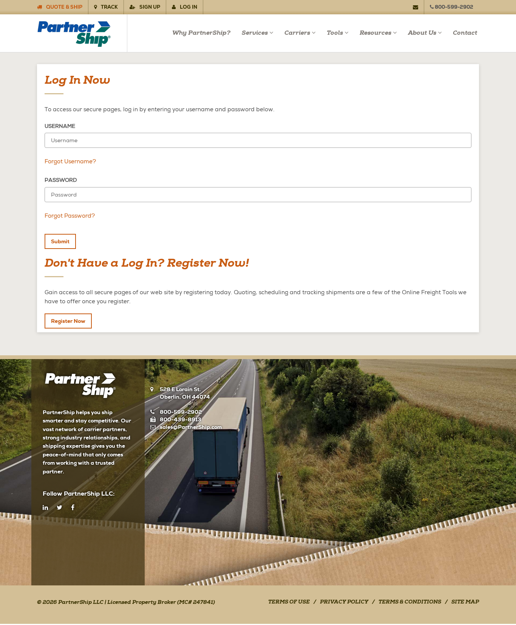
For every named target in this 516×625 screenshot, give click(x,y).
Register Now (68, 321)
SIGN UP (149, 7)
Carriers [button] (297, 33)
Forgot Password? (70, 216)
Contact (465, 33)
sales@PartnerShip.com (191, 427)
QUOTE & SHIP (63, 7)
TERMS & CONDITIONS (410, 602)
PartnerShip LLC (81, 602)
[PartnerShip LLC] (81, 33)
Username (60, 126)
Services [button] (255, 33)
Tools (335, 33)
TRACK (109, 7)
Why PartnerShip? (201, 33)
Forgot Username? (70, 161)
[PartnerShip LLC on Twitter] (59, 508)
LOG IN (188, 7)
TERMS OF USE (289, 602)
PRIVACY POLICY (344, 602)
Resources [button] (375, 33)
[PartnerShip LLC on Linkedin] (45, 508)
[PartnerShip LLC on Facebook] (72, 508)
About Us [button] (422, 33)
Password (61, 180)
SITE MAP (465, 602)
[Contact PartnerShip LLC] (418, 7)
